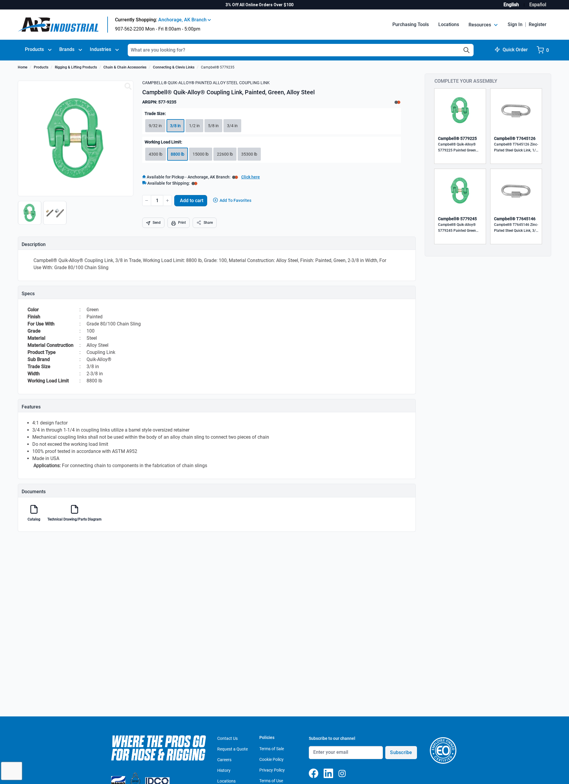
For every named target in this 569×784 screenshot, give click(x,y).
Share (208, 223)
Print (182, 223)
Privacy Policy (272, 770)
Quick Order (515, 49)
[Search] (466, 50)
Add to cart (191, 200)
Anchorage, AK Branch (183, 20)
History (224, 770)
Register (537, 24)
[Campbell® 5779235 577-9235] (128, 87)
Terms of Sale (271, 748)
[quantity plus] (167, 200)
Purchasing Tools (410, 24)
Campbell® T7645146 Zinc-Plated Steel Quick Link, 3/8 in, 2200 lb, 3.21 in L (516, 228)
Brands (66, 49)
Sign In (515, 24)
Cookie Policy (271, 759)
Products (34, 49)
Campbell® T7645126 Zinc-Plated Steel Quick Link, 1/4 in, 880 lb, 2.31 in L (516, 147)
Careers (224, 759)
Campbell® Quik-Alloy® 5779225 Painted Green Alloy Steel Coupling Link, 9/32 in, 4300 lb (458, 147)
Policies (266, 737)
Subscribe (401, 752)
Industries (100, 49)
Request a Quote (232, 749)
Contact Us (227, 738)
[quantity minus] (146, 200)
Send (157, 223)
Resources (480, 25)
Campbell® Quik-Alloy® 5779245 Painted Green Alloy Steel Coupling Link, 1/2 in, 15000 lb (458, 228)
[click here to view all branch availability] (194, 183)
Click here (250, 177)
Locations (448, 24)
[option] (30, 216)
